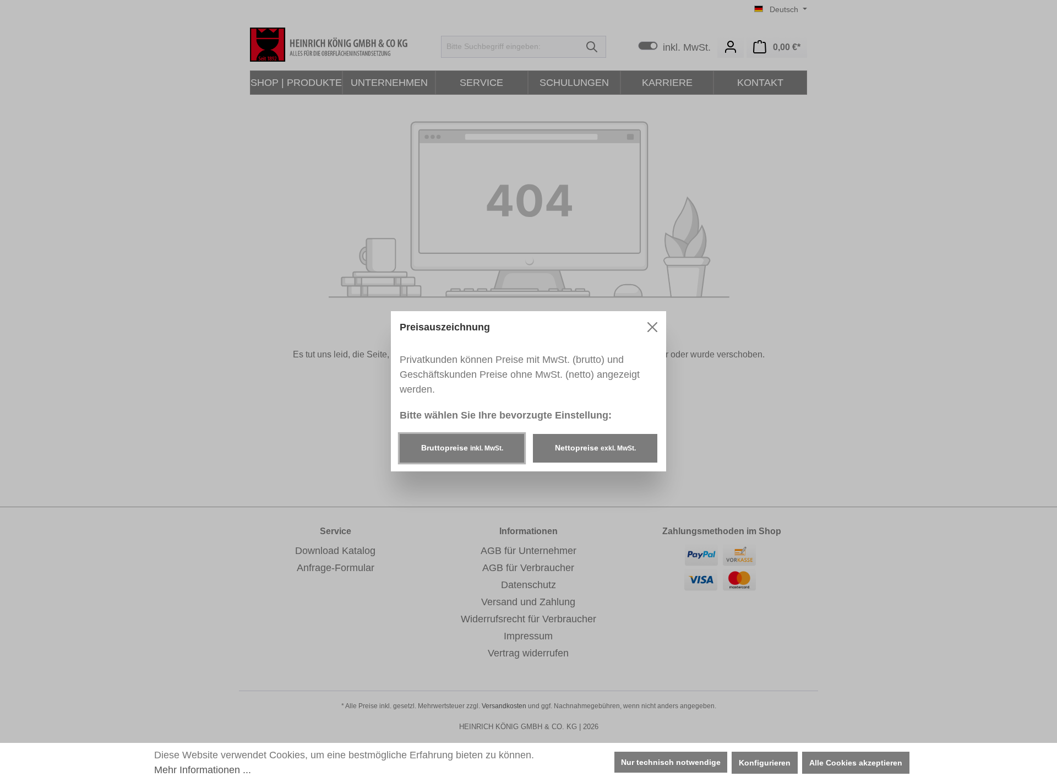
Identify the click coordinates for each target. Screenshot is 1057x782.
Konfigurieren (765, 762)
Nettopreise (595, 447)
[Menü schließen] (652, 327)
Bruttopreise (462, 447)
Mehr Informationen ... (202, 769)
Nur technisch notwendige (671, 762)
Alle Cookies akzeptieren (855, 762)
